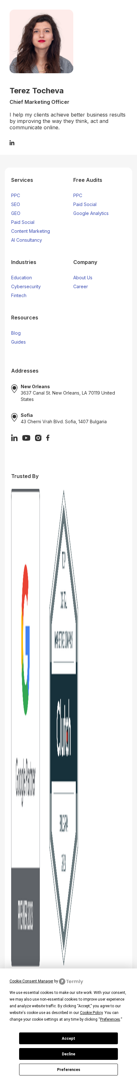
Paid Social (22, 222)
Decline (68, 1054)
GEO (15, 213)
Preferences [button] (110, 1019)
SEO (15, 204)
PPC (15, 195)
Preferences (68, 1069)
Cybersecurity (26, 286)
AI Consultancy (26, 240)
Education (21, 277)
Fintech (18, 295)
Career (80, 286)
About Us (82, 277)
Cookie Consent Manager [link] (31, 981)
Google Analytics (91, 213)
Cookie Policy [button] (91, 1012)
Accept (68, 1038)
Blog (16, 333)
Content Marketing (30, 231)
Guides (18, 342)
